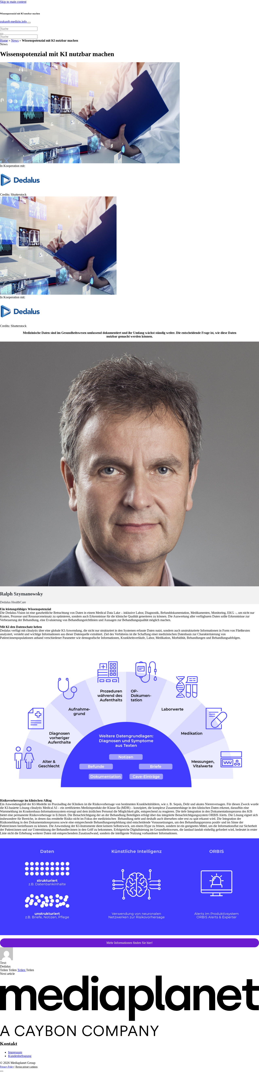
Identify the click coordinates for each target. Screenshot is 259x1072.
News (15, 40)
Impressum (15, 1052)
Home (4, 40)
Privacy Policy (7, 1066)
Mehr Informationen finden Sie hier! (129, 942)
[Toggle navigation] (29, 22)
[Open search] (1, 33)
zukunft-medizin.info (14, 21)
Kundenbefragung (19, 1056)
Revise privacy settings (27, 1066)
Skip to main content (13, 1)
